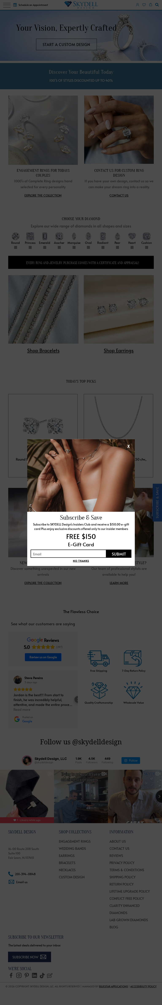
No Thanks (81, 560)
